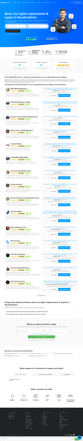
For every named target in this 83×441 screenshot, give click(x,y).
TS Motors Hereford (10, 355)
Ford (50, 106)
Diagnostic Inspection (64, 424)
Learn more (3, 438)
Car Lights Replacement (15, 74)
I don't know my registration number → (13, 34)
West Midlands (58, 229)
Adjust (72, 439)
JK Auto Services (16, 184)
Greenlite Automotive (17, 254)
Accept (76, 439)
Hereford (18, 355)
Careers (27, 426)
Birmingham (59, 199)
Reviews (35, 37)
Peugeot (49, 161)
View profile (54, 95)
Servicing (35, 400)
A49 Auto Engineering (11, 353)
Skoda (51, 92)
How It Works (17, 2)
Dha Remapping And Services (62, 353)
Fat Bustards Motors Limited (20, 102)
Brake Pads (62, 418)
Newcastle (45, 421)
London (44, 414)
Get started (78, 2)
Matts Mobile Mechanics (18, 88)
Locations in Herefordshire (21, 374)
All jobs (61, 428)
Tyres (59, 400)
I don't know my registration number (41, 334)
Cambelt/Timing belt (64, 419)
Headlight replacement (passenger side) (63, 161)
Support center (12, 416)
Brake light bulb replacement (64, 147)
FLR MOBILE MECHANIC (19, 157)
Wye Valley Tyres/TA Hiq (36, 355)
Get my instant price (64, 95)
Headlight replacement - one (63, 92)
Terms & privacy (29, 428)
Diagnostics (24, 400)
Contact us (11, 418)
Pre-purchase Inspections (71, 400)
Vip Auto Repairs (16, 211)
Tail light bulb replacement (63, 271)
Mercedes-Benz (49, 174)
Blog (54, 2)
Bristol (44, 419)
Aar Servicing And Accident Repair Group (24, 198)
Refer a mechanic (29, 423)
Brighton (44, 423)
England (21, 74)
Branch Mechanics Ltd (18, 227)
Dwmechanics (15, 241)
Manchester (45, 416)
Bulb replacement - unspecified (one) (63, 120)
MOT (47, 400)
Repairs (12, 400)
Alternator (61, 426)
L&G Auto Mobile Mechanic (20, 268)
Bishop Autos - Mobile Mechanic (21, 130)
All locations (45, 424)
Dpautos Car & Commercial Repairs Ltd (24, 117)
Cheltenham (58, 118)
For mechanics (28, 421)
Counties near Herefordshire (45, 374)
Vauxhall (48, 134)
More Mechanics (41, 295)
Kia (49, 201)
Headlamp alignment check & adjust (66, 174)
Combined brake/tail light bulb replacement (63, 231)
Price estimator (29, 424)
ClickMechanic (7, 74)
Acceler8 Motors (16, 144)
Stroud (58, 186)
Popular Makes (66, 374)
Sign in (71, 2)
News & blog (28, 416)
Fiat (50, 147)
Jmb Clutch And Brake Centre (20, 171)
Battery (61, 423)
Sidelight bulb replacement (62, 244)
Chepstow (59, 172)
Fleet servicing (29, 419)
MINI (52, 244)
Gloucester (58, 105)
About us (27, 414)
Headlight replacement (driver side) (63, 106)
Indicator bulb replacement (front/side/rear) (63, 134)
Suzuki (46, 258)
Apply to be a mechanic (29, 2)
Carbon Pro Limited (35, 353)
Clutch (61, 421)
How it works (11, 414)
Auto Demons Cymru (17, 281)
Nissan (48, 188)
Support (39, 2)
